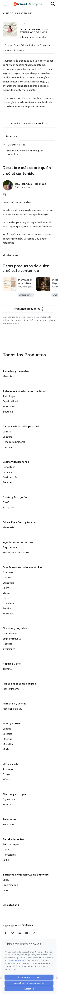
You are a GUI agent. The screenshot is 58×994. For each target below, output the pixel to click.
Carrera (7, 431)
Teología (8, 411)
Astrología (9, 396)
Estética (7, 734)
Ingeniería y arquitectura (18, 542)
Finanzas (7, 644)
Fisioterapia (9, 855)
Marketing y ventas (14, 703)
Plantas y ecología (14, 794)
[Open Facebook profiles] (5, 933)
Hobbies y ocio (12, 664)
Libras (6, 598)
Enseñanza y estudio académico (22, 567)
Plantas (7, 804)
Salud (6, 860)
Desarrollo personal (14, 442)
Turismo (7, 669)
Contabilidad (10, 633)
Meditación (9, 406)
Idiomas (7, 593)
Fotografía (8, 507)
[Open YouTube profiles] (26, 933)
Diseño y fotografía (15, 497)
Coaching (7, 437)
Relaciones (9, 819)
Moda (6, 749)
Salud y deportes (13, 839)
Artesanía (8, 769)
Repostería (9, 467)
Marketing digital (12, 709)
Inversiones (9, 649)
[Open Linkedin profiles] (19, 933)
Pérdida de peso (12, 844)
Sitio (5, 890)
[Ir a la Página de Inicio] (28, 4)
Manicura (7, 739)
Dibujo (6, 774)
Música (6, 779)
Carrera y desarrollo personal (21, 426)
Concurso (8, 572)
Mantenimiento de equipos (19, 683)
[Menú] (5, 4)
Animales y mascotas (16, 371)
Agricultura (9, 799)
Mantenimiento (11, 689)
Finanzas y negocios (15, 628)
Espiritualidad (10, 401)
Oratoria (7, 447)
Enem (6, 588)
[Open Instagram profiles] (33, 933)
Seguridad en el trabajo (16, 552)
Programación (10, 885)
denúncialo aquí (11, 323)
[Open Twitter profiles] (12, 933)
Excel (6, 880)
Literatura (8, 603)
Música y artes (11, 764)
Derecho (7, 577)
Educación (8, 583)
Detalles (11, 136)
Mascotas (8, 376)
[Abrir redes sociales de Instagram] (4, 195)
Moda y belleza (12, 723)
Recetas (7, 482)
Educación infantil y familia (19, 522)
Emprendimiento (12, 638)
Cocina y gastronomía (16, 462)
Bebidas (7, 472)
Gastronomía (10, 477)
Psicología (8, 613)
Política (7, 608)
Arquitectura (10, 547)
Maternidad (9, 527)
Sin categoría (11, 905)
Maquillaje (8, 744)
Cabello (7, 729)
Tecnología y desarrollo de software (26, 874)
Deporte (7, 849)
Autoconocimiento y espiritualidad (24, 391)
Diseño (6, 502)
